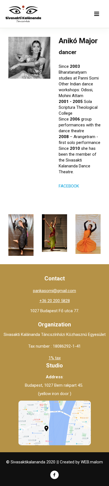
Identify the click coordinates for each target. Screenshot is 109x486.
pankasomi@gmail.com (54, 290)
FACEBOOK (69, 186)
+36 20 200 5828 (54, 300)
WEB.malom (92, 462)
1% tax (55, 357)
